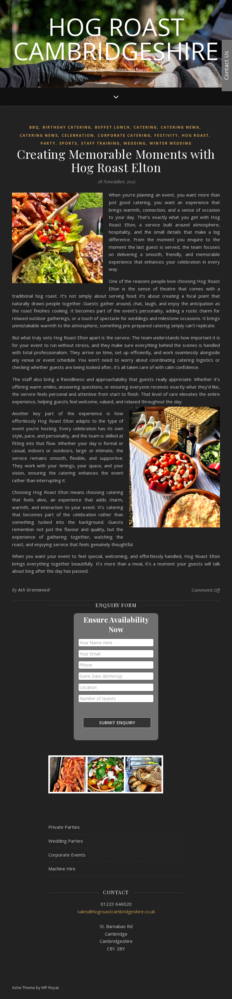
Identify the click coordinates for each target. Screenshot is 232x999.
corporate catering (124, 135)
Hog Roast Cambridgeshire (116, 38)
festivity (166, 135)
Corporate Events (66, 855)
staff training (100, 143)
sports (68, 143)
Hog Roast (195, 135)
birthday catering (67, 127)
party (48, 143)
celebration (78, 135)
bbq (34, 127)
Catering (145, 127)
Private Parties (64, 827)
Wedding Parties (65, 841)
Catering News (39, 135)
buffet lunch (112, 127)
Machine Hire (62, 869)
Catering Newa (180, 127)
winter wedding (171, 143)
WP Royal (50, 987)
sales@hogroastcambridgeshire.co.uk (116, 911)
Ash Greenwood (34, 590)
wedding (135, 143)
